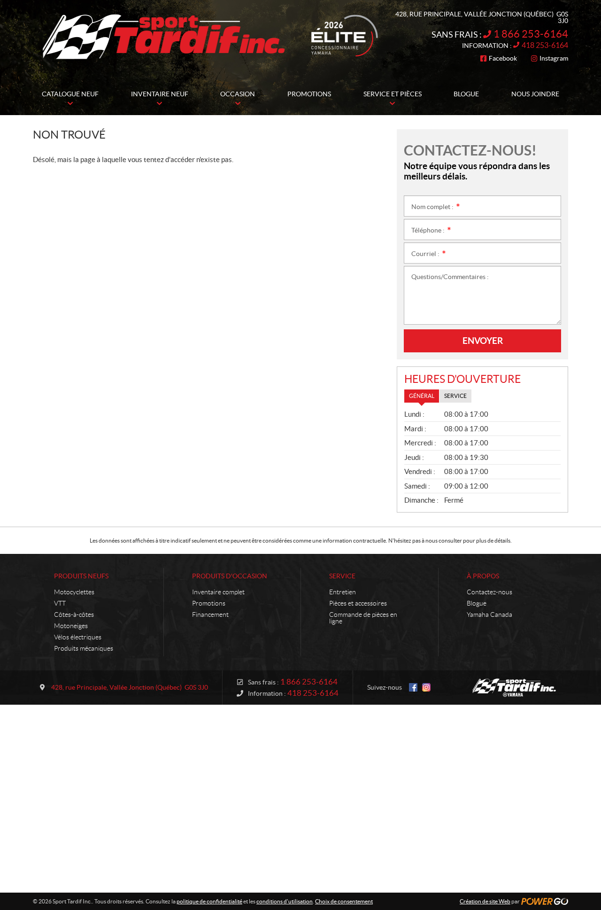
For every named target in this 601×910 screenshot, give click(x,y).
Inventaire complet (218, 592)
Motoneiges (71, 626)
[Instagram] (426, 687)
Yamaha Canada (489, 614)
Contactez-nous (489, 592)
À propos (483, 576)
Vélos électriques (77, 637)
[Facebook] (413, 687)
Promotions (208, 603)
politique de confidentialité (209, 901)
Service (342, 576)
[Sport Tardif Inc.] (514, 687)
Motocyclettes (74, 592)
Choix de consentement (344, 901)
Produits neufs (81, 576)
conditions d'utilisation (284, 901)
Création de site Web (485, 901)
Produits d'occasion (229, 576)
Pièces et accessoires (358, 603)
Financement (210, 614)
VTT (60, 603)
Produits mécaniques (83, 648)
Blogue (476, 603)
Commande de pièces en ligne (363, 618)
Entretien (342, 592)
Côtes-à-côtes (74, 614)
